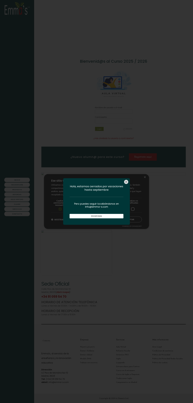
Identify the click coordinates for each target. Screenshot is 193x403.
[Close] (126, 182)
